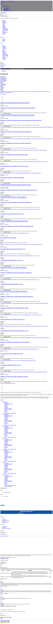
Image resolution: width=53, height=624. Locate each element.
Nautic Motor (7, 492)
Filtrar (2, 89)
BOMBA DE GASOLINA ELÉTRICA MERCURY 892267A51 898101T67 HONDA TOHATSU (20, 120)
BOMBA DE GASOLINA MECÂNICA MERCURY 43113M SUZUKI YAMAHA (17, 108)
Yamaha (3, 59)
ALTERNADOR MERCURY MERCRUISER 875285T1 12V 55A (14, 330)
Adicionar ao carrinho (7, 113)
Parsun (3, 31)
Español (3, 39)
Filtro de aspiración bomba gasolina (10, 425)
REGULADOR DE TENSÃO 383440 (8, 237)
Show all (5, 94)
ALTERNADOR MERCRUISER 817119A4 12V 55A (11, 260)
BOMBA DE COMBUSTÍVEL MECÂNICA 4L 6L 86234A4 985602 (15, 342)
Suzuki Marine (4, 32)
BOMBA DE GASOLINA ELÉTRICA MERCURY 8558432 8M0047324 (15, 131)
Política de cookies (3, 557)
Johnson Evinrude (5, 29)
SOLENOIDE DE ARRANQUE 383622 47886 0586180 (12, 177)
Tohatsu (3, 33)
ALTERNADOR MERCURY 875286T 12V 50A (10, 365)
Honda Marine (4, 28)
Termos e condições (5, 520)
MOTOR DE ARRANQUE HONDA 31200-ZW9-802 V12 (12, 249)
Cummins (4, 25)
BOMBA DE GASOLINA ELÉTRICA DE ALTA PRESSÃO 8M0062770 (15, 202)
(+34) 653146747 (3, 534)
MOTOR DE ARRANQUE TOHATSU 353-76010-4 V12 (12, 319)
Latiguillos (6, 407)
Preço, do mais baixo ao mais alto (33, 91)
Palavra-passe (2, 615)
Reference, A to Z (3, 92)
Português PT (10, 10)
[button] (3, 567)
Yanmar (3, 24)
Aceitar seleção (8, 606)
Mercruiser (4, 47)
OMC (3, 23)
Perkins (3, 26)
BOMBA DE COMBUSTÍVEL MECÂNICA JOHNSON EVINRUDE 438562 (16, 226)
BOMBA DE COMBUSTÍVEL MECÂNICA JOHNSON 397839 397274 (15, 143)
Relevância (15, 91)
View (1, 243)
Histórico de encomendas (6, 528)
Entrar (2, 618)
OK (5, 488)
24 (1, 94)
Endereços (4, 527)
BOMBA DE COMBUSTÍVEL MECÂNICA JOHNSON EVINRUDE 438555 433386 (18, 190)
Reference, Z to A (9, 92)
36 (3, 94)
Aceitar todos (14, 606)
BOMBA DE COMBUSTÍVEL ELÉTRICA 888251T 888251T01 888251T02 (16, 296)
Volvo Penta (4, 22)
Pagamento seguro (5, 522)
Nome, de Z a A (25, 91)
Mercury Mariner (5, 30)
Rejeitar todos (3, 606)
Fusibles (6, 406)
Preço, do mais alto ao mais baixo (44, 91)
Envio (3, 518)
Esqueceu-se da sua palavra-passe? (6, 617)
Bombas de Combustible (9, 403)
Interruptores (7, 404)
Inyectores (6, 405)
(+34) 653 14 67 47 (29, 513)
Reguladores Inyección (8, 486)
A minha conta (4, 526)
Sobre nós (4, 521)
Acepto (7, 558)
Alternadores (7, 402)
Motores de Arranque (8, 408)
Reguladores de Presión (8, 409)
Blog (1, 4)
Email (1, 613)
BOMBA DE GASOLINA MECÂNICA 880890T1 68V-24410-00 (14, 376)
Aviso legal (4, 519)
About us (1, 2)
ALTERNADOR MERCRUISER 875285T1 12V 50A (11, 284)
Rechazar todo (3, 558)
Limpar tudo (2, 488)
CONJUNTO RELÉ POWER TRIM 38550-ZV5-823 (11, 353)
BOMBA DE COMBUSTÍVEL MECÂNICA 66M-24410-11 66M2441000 (16, 272)
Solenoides (6, 411)
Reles (5, 410)
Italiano (7, 9)
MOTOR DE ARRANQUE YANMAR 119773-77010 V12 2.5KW (14, 166)
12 (0, 94)
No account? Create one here (5, 620)
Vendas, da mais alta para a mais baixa (6, 91)
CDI (5, 412)
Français (7, 8)
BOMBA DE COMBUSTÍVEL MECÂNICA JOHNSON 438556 (14, 154)
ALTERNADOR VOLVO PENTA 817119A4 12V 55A (11, 213)
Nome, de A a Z (19, 91)
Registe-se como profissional (5, 68)
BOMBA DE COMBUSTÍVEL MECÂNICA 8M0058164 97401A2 (14, 308)
